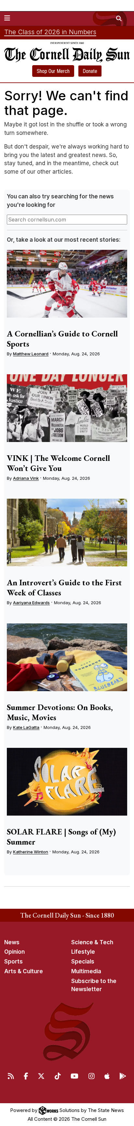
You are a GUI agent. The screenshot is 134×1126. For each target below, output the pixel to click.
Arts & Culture (23, 971)
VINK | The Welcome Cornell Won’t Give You (58, 463)
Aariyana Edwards (31, 602)
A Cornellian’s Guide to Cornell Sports (62, 338)
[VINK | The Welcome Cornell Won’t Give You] (67, 408)
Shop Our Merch (53, 71)
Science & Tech (92, 942)
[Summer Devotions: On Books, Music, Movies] (67, 657)
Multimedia (86, 971)
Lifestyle (83, 951)
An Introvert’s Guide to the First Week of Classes (64, 587)
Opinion (14, 951)
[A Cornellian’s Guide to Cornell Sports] (67, 284)
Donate (90, 71)
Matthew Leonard (30, 353)
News (12, 942)
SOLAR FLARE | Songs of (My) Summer (61, 836)
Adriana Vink (26, 478)
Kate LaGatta (26, 727)
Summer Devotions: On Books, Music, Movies (60, 712)
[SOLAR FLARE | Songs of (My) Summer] (67, 782)
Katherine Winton (30, 851)
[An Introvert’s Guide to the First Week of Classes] (67, 532)
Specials (82, 961)
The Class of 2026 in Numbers (50, 32)
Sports (13, 961)
